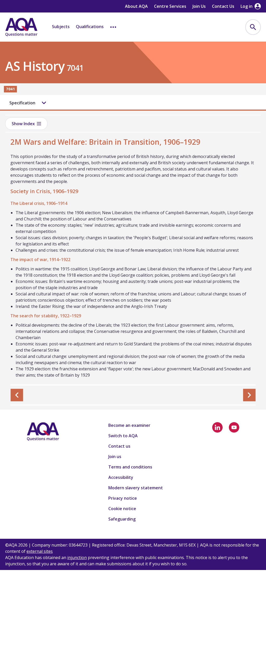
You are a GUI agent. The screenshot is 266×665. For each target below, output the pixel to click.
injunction (77, 557)
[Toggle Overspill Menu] (113, 27)
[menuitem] (253, 27)
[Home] (21, 27)
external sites (39, 551)
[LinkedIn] (217, 427)
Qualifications (90, 26)
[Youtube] (234, 427)
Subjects (61, 26)
